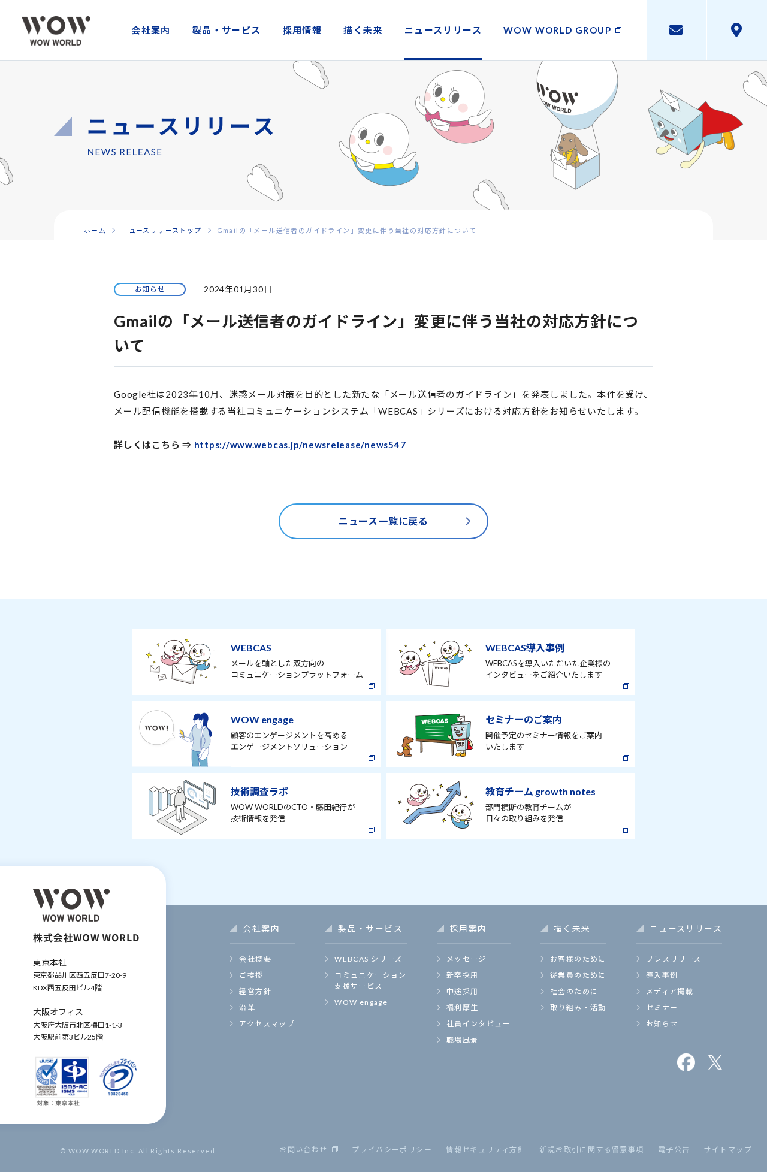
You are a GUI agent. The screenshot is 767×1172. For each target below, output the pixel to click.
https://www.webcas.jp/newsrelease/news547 (300, 444)
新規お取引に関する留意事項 (591, 1149)
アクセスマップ (267, 1023)
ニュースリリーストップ (161, 230)
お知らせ (662, 1023)
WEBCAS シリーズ (368, 958)
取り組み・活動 (578, 1007)
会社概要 (255, 958)
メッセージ (466, 958)
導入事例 (662, 975)
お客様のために (578, 958)
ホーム (95, 230)
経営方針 (255, 991)
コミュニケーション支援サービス (370, 980)
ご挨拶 (251, 975)
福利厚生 (462, 1007)
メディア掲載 (669, 991)
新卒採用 (462, 975)
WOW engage (361, 1002)
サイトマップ (728, 1149)
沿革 (247, 1007)
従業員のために (578, 975)
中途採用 (462, 991)
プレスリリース (674, 958)
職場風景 (462, 1039)
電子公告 (674, 1149)
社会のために (574, 991)
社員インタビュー (478, 1023)
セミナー (662, 1007)
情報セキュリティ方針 (486, 1149)
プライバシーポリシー (392, 1149)
